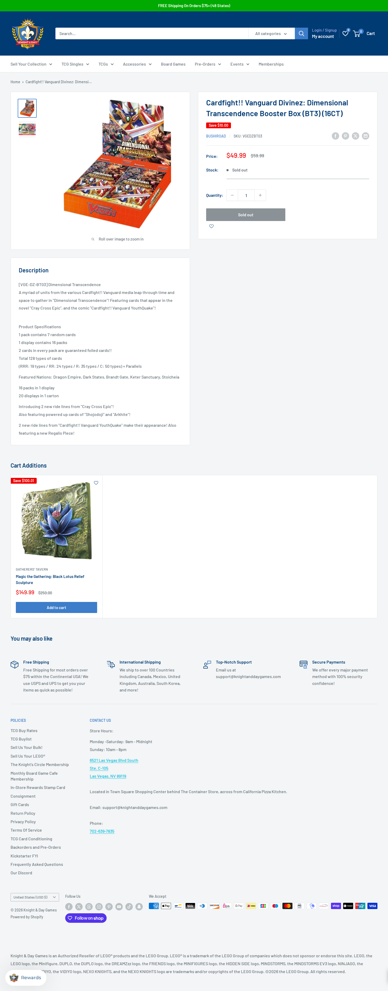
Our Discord (21, 872)
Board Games (173, 63)
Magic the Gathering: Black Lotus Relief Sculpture (50, 579)
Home (15, 82)
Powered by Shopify (27, 917)
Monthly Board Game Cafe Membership (34, 776)
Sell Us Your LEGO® (28, 755)
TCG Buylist (21, 738)
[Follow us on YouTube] (119, 906)
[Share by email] (365, 135)
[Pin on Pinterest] (345, 135)
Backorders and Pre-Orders (36, 847)
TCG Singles (72, 63)
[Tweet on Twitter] (355, 135)
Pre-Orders (205, 63)
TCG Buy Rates (24, 730)
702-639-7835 (102, 830)
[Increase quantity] (260, 195)
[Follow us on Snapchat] (139, 906)
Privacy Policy (23, 821)
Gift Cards (20, 804)
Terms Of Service (26, 829)
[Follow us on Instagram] (99, 906)
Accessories (134, 63)
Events (237, 63)
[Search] (301, 33)
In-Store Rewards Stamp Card (38, 787)
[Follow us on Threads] (89, 906)
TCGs (103, 63)
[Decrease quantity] (232, 195)
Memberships (271, 63)
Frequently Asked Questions (37, 864)
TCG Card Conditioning (31, 838)
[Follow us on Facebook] (69, 906)
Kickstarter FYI (24, 855)
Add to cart (56, 607)
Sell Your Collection (28, 63)
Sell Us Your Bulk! (26, 747)
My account (323, 36)
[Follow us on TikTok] (129, 906)
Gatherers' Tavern (32, 569)
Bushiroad (216, 136)
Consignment (23, 795)
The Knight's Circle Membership (40, 764)
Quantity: (214, 195)
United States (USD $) (30, 897)
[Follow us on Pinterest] (109, 906)
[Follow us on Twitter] (79, 906)
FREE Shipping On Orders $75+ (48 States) (194, 5)
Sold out (245, 214)
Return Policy (23, 813)
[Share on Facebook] (335, 135)
